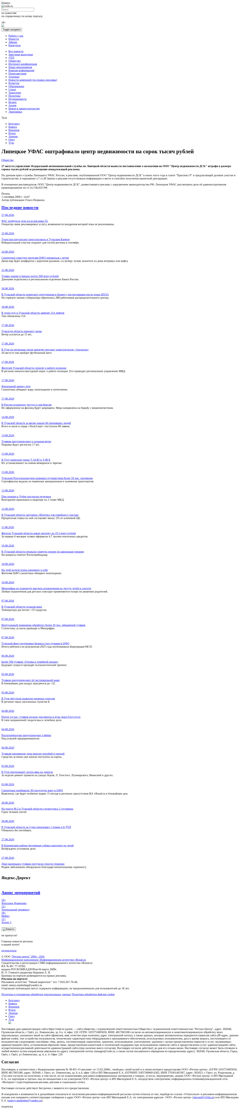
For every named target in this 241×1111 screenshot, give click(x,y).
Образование (16, 86)
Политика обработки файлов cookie (93, 994)
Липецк (13, 136)
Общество (14, 60)
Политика (14, 95)
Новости (13, 38)
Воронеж (13, 130)
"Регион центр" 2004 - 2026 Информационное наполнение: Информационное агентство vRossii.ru (43, 958)
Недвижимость (17, 98)
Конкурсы (14, 45)
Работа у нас (15, 35)
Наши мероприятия (20, 67)
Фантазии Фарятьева (13, 902)
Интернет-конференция (22, 64)
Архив (12, 105)
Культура (13, 83)
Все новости (15, 51)
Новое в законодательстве (24, 108)
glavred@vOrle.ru (203, 1097)
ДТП (11, 57)
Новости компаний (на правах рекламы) (32, 79)
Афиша (12, 42)
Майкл (5, 914)
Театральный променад (15, 908)
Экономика (15, 111)
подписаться (8, 950)
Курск (12, 133)
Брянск (12, 126)
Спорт (12, 89)
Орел (11, 139)
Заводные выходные (20, 54)
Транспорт (14, 92)
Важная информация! (21, 70)
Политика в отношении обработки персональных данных (36, 994)
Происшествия (17, 73)
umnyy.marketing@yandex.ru (24, 1100)
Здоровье (13, 76)
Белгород (14, 123)
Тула (11, 142)
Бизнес (12, 102)
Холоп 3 (6, 921)
